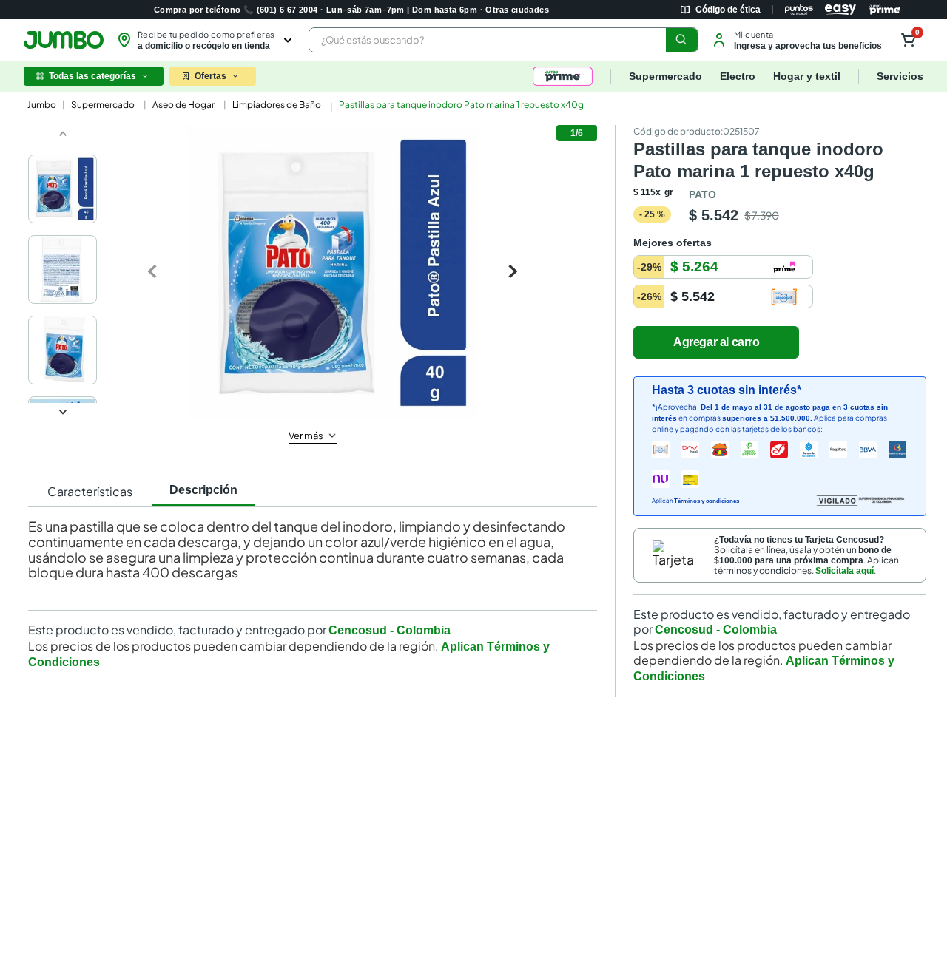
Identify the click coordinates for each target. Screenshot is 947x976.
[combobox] (503, 39)
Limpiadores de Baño (276, 104)
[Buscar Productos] (681, 40)
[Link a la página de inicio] (40, 105)
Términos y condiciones (706, 501)
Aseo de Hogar (183, 104)
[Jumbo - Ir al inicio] (64, 40)
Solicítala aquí (844, 571)
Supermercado (103, 104)
